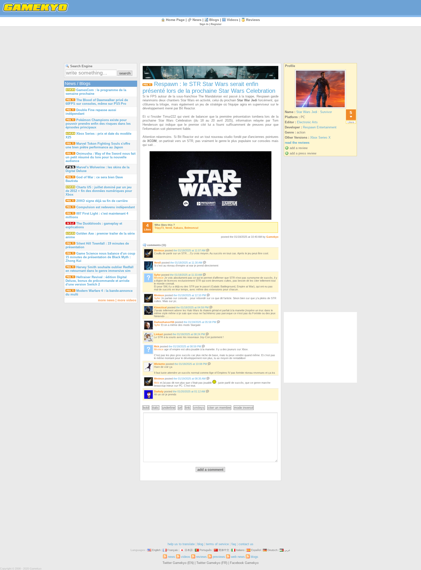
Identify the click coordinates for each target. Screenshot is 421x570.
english (156, 550)
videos (232, 20)
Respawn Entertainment (319, 127)
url (180, 407)
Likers (351, 122)
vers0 (168, 227)
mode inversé (243, 407)
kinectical (160, 307)
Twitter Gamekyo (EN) (178, 563)
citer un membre (219, 407)
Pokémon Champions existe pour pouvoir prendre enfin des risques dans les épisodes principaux (98, 123)
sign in (204, 24)
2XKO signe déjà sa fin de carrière (102, 201)
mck (156, 346)
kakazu (178, 227)
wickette (159, 363)
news (196, 20)
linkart (158, 334)
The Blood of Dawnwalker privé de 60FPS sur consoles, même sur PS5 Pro (97, 101)
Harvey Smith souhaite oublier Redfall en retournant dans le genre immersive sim (100, 269)
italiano (240, 550)
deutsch (272, 550)
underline (168, 407)
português (206, 550)
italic (155, 407)
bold (146, 407)
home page (175, 20)
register (216, 24)
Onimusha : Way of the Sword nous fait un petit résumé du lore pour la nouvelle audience (100, 157)
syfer (157, 274)
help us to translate (181, 544)
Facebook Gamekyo (244, 563)
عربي (287, 550)
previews (219, 557)
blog (200, 544)
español (256, 550)
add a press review (303, 153)
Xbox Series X (320, 137)
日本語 (189, 550)
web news (238, 557)
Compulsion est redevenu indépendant (105, 207)
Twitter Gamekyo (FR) (211, 563)
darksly (158, 391)
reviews (253, 20)
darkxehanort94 (164, 322)
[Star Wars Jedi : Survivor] (320, 108)
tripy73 (159, 227)
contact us (246, 544)
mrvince (159, 250)
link (187, 407)
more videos (126, 300)
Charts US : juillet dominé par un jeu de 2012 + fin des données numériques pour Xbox (99, 190)
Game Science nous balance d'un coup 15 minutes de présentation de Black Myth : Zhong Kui (100, 257)
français (172, 550)
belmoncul (191, 227)
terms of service (217, 544)
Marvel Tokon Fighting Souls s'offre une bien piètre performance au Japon (98, 145)
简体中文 (224, 550)
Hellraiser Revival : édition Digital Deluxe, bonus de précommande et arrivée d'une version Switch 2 (97, 280)
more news (106, 300)
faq (233, 544)
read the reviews (297, 142)
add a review (298, 148)
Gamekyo (272, 236)
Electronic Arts (307, 122)
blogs (214, 20)
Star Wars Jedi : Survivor (314, 112)
